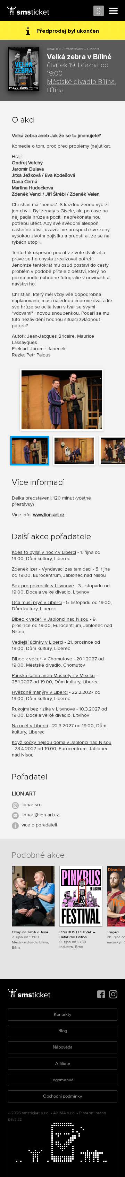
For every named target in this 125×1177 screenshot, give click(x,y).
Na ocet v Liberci (30, 726)
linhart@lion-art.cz (40, 815)
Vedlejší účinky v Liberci (37, 642)
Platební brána (92, 1113)
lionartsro (32, 805)
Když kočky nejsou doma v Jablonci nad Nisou (61, 742)
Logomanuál (62, 1080)
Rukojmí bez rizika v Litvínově (43, 709)
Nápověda (63, 1047)
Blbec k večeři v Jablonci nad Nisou (50, 619)
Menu (113, 11)
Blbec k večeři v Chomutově (42, 659)
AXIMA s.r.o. (64, 1113)
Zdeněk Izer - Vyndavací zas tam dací (51, 569)
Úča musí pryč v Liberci (37, 602)
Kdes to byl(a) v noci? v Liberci (44, 552)
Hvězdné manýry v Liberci (40, 692)
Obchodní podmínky (62, 1096)
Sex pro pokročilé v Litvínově (43, 586)
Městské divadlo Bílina (81, 81)
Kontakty (62, 1014)
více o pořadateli (39, 825)
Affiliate (62, 1063)
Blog (62, 1031)
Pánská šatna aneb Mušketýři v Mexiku (53, 675)
